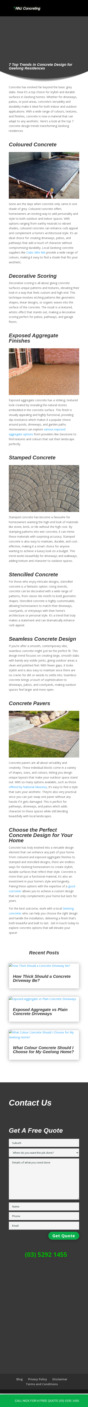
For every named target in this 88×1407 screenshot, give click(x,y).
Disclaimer (59, 1379)
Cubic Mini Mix (35, 252)
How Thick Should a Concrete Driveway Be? (42, 978)
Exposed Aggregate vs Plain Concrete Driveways (40, 1011)
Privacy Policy (37, 1379)
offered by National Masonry (28, 787)
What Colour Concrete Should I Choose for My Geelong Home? (43, 1049)
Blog (19, 1379)
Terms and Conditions (42, 1384)
